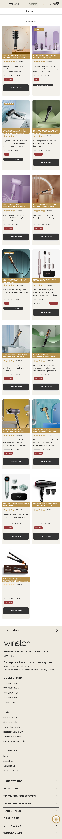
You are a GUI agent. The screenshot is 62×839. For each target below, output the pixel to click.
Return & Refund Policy (15, 741)
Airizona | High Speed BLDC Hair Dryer (16, 505)
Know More (12, 630)
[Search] (44, 4)
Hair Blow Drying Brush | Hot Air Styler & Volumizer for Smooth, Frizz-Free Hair (16, 57)
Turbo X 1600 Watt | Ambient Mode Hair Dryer (45, 430)
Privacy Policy (10, 717)
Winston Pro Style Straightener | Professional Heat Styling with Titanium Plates (16, 579)
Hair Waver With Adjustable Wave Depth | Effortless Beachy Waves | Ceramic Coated (46, 356)
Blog (5, 756)
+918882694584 (10, 669)
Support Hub (10, 722)
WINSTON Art (10, 698)
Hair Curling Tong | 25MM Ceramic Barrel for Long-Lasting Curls (16, 280)
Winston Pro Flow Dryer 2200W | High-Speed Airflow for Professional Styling (46, 505)
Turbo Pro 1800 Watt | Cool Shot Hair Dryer (13, 430)
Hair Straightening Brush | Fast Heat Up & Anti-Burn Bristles (45, 131)
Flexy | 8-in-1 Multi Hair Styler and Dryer (44, 280)
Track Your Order (12, 727)
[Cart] (54, 4)
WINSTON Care (11, 688)
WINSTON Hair (10, 693)
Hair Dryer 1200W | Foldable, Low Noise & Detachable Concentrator (15, 206)
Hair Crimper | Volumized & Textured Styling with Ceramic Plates (16, 356)
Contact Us (9, 766)
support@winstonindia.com (16, 666)
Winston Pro (9, 702)
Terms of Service (12, 736)
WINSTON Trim (10, 683)
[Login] (49, 4)
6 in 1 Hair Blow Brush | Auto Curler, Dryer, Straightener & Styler (44, 57)
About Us (8, 761)
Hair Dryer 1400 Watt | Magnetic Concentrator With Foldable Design (14, 131)
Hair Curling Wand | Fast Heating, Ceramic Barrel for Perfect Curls (45, 206)
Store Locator (10, 770)
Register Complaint (13, 732)
